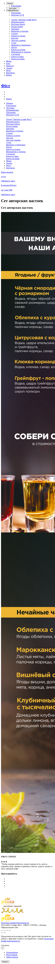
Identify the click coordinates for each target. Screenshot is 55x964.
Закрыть (5, 962)
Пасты (14, 47)
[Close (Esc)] (2, 930)
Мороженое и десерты (21, 52)
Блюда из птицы (18, 50)
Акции (9, 68)
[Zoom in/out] (10, 930)
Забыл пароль (12, 957)
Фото (8, 70)
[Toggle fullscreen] (7, 930)
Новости (10, 66)
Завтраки (15, 29)
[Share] (5, 930)
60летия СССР (17, 15)
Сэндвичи (15, 54)
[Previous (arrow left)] (2, 932)
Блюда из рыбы (18, 59)
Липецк (10, 3)
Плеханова (16, 13)
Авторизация (12, 952)
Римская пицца (18, 22)
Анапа (18, 6)
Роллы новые (17, 27)
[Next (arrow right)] (5, 932)
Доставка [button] (12, 109)
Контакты (10, 73)
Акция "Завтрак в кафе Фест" (24, 20)
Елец (13, 6)
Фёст (5, 85)
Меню (9, 61)
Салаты (14, 33)
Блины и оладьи (18, 36)
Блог (8, 63)
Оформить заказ (8, 181)
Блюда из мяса (17, 56)
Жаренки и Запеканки (21, 45)
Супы (13, 43)
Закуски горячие (18, 40)
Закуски (14, 38)
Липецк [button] (9, 103)
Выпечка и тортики (19, 31)
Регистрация (11, 955)
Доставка (12, 9)
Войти (9, 75)
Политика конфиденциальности (15, 923)
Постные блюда (18, 24)
